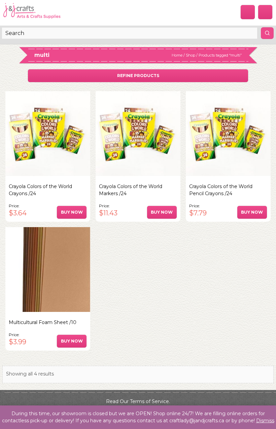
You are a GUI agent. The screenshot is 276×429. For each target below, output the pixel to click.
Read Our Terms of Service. (138, 401)
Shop (190, 55)
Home (177, 55)
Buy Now (72, 212)
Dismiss (265, 421)
